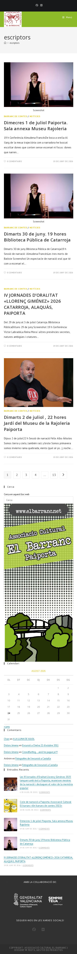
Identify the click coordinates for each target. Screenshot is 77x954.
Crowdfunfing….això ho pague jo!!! (40, 752)
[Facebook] (37, 5)
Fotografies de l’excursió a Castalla (33, 758)
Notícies (35, 116)
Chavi (6, 738)
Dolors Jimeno (11, 745)
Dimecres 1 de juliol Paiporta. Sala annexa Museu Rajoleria (36, 126)
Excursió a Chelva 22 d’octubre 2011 (40, 745)
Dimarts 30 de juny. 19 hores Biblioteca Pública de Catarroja (37, 237)
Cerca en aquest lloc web (16, 494)
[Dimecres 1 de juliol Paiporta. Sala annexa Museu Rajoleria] (10, 824)
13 (54, 475)
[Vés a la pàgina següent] (63, 474)
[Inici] (5, 42)
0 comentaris (14, 161)
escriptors (15, 42)
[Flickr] (40, 5)
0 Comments (44, 792)
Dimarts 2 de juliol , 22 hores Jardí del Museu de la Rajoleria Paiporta (37, 423)
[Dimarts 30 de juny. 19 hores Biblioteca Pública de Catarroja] (10, 843)
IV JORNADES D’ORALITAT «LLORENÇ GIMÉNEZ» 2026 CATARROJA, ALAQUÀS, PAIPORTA (32, 304)
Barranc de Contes (15, 116)
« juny (7, 726)
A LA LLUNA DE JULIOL (24, 738)
